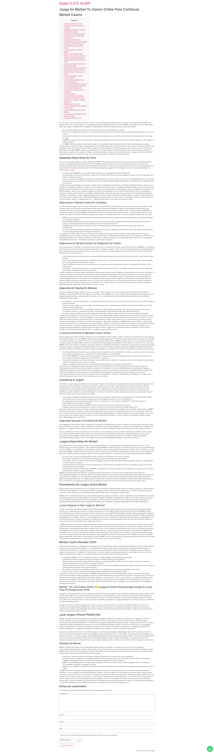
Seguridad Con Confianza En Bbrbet (75, 42)
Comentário (63, 693)
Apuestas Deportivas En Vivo (73, 23)
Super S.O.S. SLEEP (75, 3)
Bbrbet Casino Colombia (72, 104)
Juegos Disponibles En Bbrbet (73, 44)
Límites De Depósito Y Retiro (73, 76)
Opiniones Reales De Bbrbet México (75, 106)
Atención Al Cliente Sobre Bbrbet (74, 34)
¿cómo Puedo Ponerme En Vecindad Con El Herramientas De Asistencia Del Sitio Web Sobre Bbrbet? (75, 86)
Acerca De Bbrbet (69, 94)
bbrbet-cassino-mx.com (67, 170)
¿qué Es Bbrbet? (69, 78)
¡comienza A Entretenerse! (72, 40)
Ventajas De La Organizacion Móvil (75, 114)
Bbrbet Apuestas (69, 116)
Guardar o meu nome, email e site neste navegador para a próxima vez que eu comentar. (89, 735)
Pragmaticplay (68, 108)
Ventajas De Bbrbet (70, 66)
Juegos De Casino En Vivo (72, 118)
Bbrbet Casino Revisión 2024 (73, 54)
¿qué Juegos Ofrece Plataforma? (74, 64)
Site (60, 728)
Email (61, 721)
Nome (61, 714)
